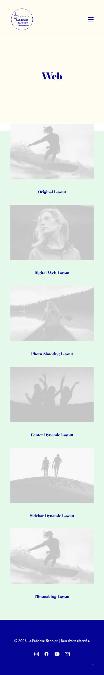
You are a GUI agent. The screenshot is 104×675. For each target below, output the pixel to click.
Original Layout (52, 191)
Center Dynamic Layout (52, 434)
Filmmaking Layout (52, 596)
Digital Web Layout (52, 272)
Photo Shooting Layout (52, 353)
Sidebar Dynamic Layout (52, 515)
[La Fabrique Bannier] (22, 19)
